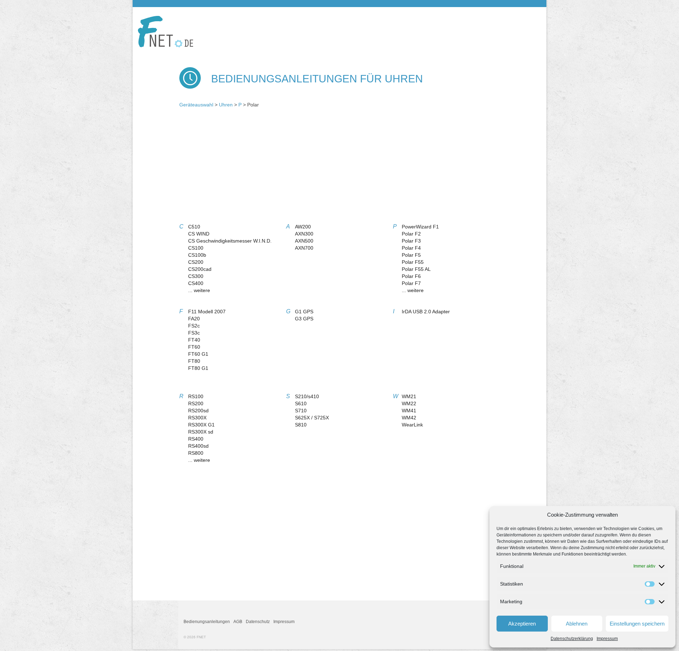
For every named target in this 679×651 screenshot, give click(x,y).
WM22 (409, 403)
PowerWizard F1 (420, 226)
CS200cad (199, 269)
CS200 (195, 262)
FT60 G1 (198, 354)
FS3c (194, 333)
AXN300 (304, 234)
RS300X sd (200, 432)
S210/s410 (307, 396)
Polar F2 (411, 234)
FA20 (194, 318)
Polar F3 (411, 241)
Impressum (607, 638)
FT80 (194, 361)
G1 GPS (304, 311)
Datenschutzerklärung (572, 638)
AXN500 (304, 241)
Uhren (226, 104)
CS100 (195, 248)
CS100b (197, 255)
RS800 (195, 453)
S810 (301, 425)
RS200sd (198, 410)
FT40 (194, 340)
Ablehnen (576, 624)
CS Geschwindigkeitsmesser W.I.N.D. (230, 241)
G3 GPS (304, 318)
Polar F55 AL (416, 269)
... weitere (199, 290)
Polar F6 (411, 276)
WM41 (409, 410)
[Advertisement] (339, 168)
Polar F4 (411, 248)
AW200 (303, 226)
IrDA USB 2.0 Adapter (426, 311)
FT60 (194, 347)
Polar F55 (413, 262)
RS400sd (198, 446)
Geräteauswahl (196, 104)
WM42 (409, 417)
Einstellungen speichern (637, 624)
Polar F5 (411, 255)
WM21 (409, 396)
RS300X (197, 417)
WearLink (412, 425)
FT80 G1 (198, 368)
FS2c (194, 326)
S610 (301, 403)
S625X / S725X (312, 417)
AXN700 (304, 248)
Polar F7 (411, 283)
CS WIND (198, 234)
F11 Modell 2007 (207, 311)
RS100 (195, 396)
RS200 (195, 403)
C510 (194, 226)
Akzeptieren (522, 624)
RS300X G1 (201, 425)
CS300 (195, 276)
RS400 (195, 439)
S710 (301, 410)
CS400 (195, 283)
